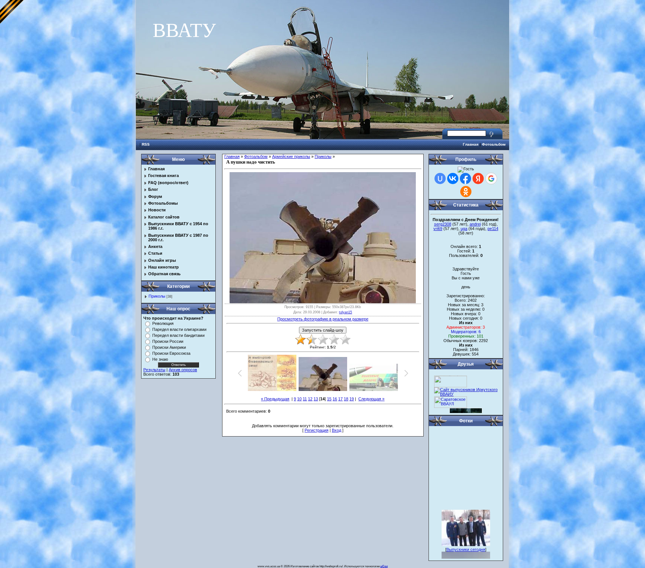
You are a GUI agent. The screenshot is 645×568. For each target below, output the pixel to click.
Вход (336, 430)
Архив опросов (183, 369)
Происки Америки (169, 347)
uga (464, 228)
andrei (475, 224)
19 (351, 399)
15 (329, 399)
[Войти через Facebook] (465, 178)
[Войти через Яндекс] (478, 178)
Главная (471, 144)
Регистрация (316, 430)
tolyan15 (345, 312)
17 (340, 399)
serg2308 (442, 224)
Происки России (167, 341)
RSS (146, 144)
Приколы (157, 296)
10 (299, 399)
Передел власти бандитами (178, 335)
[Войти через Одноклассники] (465, 191)
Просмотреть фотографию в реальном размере (322, 319)
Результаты (154, 369)
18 (346, 399)
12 (310, 399)
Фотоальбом (493, 144)
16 (335, 399)
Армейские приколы (291, 156)
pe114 (492, 228)
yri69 (437, 228)
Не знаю (160, 359)
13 (316, 399)
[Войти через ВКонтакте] (452, 178)
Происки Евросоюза (171, 353)
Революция (163, 323)
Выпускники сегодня (465, 544)
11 (305, 399)
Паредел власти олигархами (179, 329)
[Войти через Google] (491, 178)
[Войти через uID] (440, 178)
